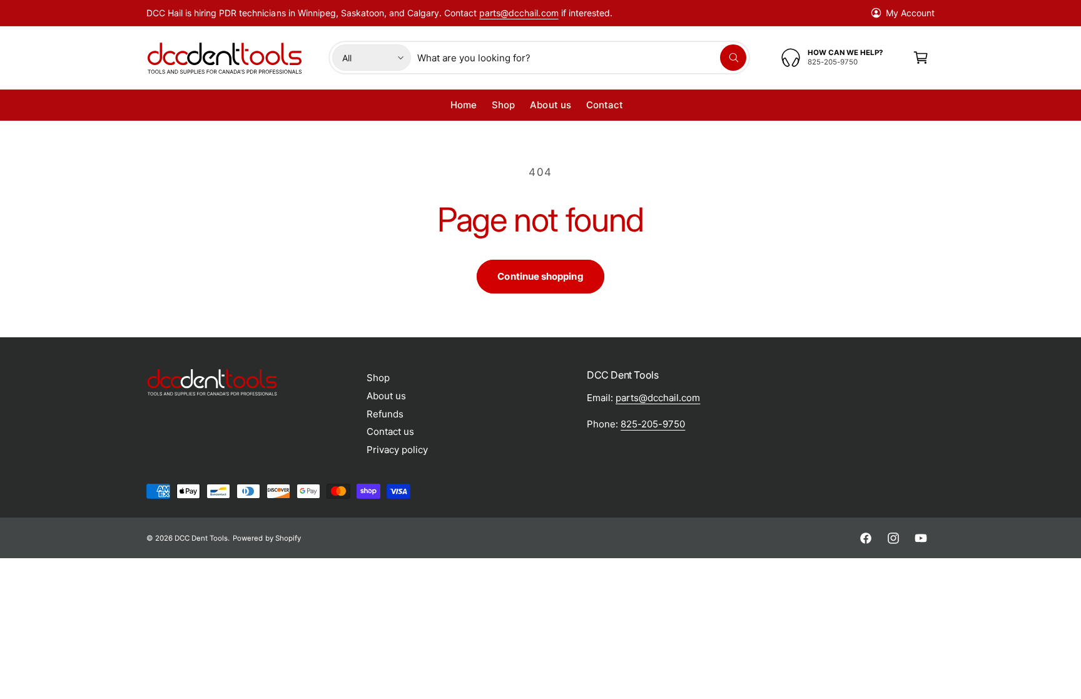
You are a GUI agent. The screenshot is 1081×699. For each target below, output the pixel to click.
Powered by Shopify (266, 538)
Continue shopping (540, 276)
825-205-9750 (653, 424)
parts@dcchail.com (518, 13)
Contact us (390, 431)
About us (386, 396)
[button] (921, 57)
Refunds (385, 414)
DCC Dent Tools (201, 538)
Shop (378, 378)
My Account (910, 13)
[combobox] (581, 57)
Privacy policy (397, 450)
